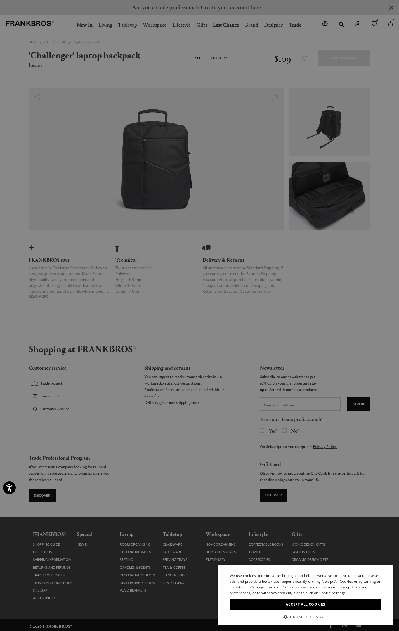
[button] (305, 616)
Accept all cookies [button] (305, 604)
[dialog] (199, 315)
